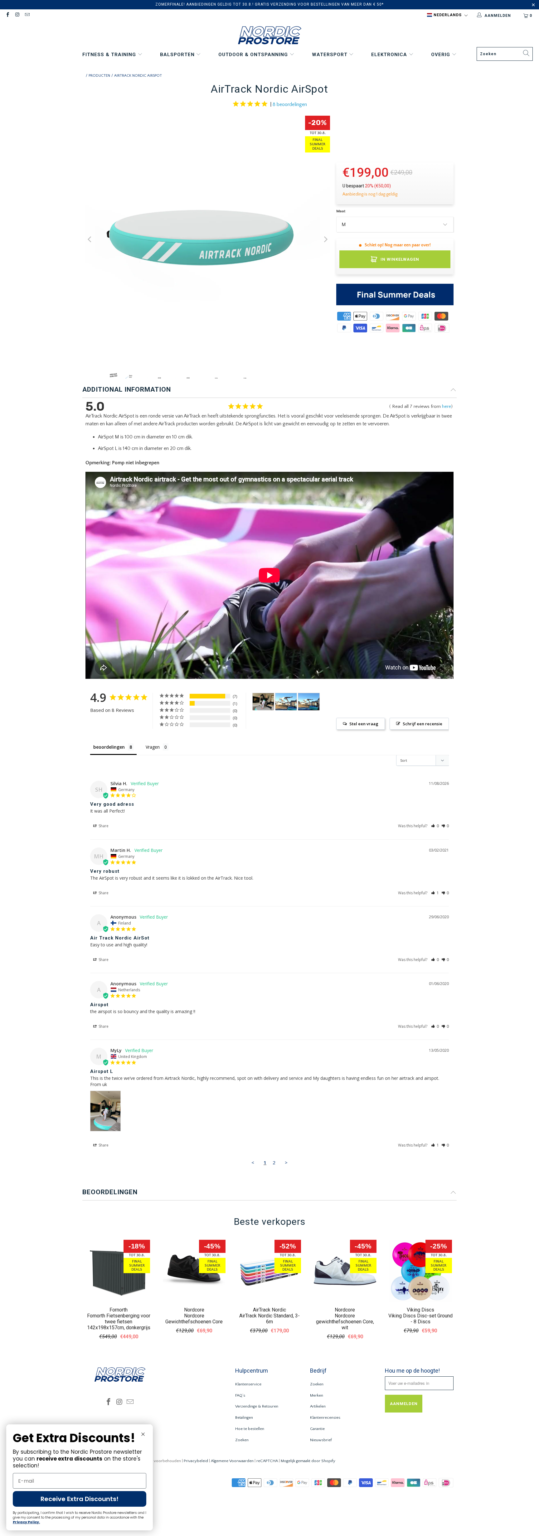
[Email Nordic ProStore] (27, 15)
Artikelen (318, 1406)
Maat (340, 211)
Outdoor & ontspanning (253, 54)
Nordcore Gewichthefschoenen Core (194, 1319)
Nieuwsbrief (321, 1440)
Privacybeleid (196, 1461)
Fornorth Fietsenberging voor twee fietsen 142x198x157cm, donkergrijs (118, 1322)
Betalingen (244, 1417)
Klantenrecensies (325, 1417)
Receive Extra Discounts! (80, 1499)
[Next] (325, 239)
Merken (316, 1395)
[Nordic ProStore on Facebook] (7, 15)
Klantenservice (248, 1384)
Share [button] (103, 825)
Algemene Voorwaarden (232, 1461)
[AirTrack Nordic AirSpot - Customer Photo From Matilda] (286, 701)
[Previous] (90, 239)
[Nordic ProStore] (270, 36)
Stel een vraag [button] (363, 724)
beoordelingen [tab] (109, 747)
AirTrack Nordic (269, 1310)
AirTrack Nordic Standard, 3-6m (269, 1319)
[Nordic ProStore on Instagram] (17, 15)
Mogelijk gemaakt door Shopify (308, 1461)
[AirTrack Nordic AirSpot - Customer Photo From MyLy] (263, 701)
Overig (441, 54)
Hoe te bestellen (249, 1429)
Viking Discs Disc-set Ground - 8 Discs (420, 1319)
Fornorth (118, 1310)
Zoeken (242, 1440)
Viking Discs (420, 1310)
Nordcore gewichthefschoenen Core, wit (345, 1322)
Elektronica (390, 54)
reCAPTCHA (267, 1461)
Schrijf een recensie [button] (422, 724)
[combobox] (505, 54)
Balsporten (178, 54)
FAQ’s (240, 1395)
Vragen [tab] (153, 747)
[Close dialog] (143, 1434)
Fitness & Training (110, 54)
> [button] (286, 1162)
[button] (447, 15)
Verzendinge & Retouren (256, 1406)
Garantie (317, 1429)
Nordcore (194, 1310)
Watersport (330, 54)
